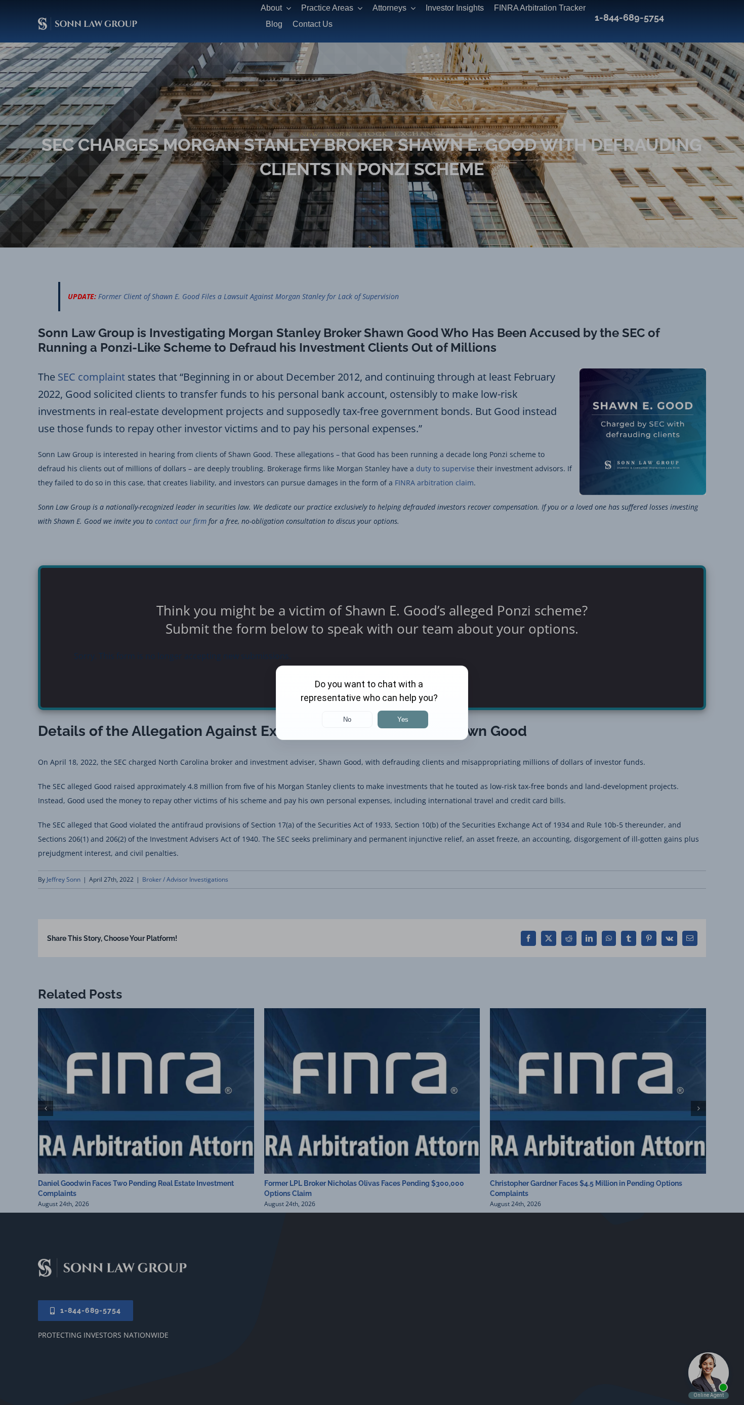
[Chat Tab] (372, 702)
